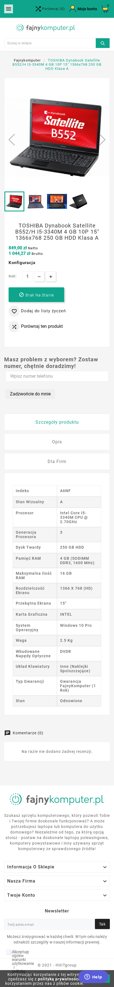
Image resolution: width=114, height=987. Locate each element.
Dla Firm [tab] (57, 461)
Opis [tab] (57, 441)
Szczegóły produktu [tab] (57, 422)
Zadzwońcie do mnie (30, 394)
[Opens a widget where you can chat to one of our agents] (93, 977)
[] (103, 42)
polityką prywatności (59, 979)
